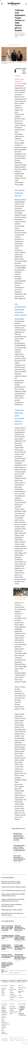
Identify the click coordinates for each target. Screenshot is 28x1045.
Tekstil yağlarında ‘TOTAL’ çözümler (11, 910)
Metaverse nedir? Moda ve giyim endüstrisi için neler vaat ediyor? (11, 882)
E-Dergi (11, 999)
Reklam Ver (12, 994)
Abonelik (11, 992)
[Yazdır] (21, 40)
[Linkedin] (11, 40)
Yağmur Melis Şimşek (24, 71)
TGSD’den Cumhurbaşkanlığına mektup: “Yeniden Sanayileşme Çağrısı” (20, 937)
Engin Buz (20, 989)
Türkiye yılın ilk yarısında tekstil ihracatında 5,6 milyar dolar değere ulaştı (20, 957)
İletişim (11, 1013)
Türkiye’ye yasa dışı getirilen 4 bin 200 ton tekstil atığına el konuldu (7, 965)
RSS (21, 1010)
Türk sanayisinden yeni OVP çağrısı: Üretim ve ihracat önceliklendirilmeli (19, 848)
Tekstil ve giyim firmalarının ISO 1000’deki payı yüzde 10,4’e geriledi (19, 947)
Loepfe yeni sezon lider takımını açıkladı (13, 887)
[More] (25, 40)
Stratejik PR (12, 997)
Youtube (22, 1013)
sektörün (17, 141)
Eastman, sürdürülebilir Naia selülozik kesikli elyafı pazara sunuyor (12, 900)
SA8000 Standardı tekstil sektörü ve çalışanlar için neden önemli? (7, 947)
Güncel (16, 32)
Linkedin (22, 1009)
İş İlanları (12, 987)
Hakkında (12, 1010)
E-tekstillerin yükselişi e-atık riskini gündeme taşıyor (7, 937)
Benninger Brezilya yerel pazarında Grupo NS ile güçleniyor (7, 956)
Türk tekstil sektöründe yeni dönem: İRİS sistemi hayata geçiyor (19, 858)
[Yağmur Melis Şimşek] (15, 71)
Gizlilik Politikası (13, 1008)
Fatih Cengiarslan (22, 987)
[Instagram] (19, 1007)
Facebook (22, 1006)
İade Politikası (12, 1006)
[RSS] (19, 1010)
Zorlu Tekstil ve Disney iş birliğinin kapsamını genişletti (11, 905)
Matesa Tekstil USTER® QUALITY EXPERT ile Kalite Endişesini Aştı (13, 894)
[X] (8, 40)
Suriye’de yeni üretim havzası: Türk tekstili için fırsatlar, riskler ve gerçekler (19, 837)
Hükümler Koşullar (13, 1012)
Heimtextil (3, 1006)
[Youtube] (19, 1013)
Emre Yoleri (20, 997)
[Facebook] (5, 40)
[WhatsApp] (15, 40)
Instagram (22, 1007)
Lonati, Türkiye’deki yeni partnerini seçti (13, 890)
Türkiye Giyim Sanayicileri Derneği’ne (19, 81)
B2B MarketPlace (13, 996)
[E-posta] (18, 40)
